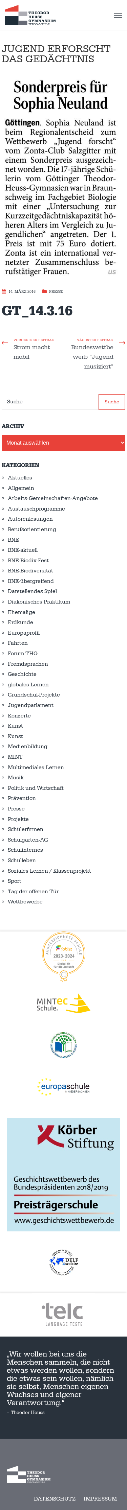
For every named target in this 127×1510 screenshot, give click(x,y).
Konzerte (19, 715)
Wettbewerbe (25, 901)
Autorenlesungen (30, 519)
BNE (13, 540)
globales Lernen (28, 684)
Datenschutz (55, 1498)
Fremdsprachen (28, 664)
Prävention (22, 798)
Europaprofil (24, 633)
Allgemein (21, 488)
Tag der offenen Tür (33, 891)
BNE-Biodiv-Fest (28, 560)
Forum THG (23, 653)
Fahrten (18, 643)
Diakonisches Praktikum (39, 601)
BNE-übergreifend (31, 581)
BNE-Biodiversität (30, 570)
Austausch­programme (36, 508)
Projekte (18, 819)
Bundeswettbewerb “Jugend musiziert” (92, 357)
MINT (15, 757)
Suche (112, 402)
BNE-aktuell (23, 550)
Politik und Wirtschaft (36, 788)
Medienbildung (27, 746)
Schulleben (22, 860)
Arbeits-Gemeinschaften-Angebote (53, 498)
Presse (56, 291)
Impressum (100, 1498)
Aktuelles (20, 477)
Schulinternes (25, 850)
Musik (16, 777)
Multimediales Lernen (36, 767)
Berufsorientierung (32, 529)
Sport (14, 881)
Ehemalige (21, 612)
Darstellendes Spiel (32, 591)
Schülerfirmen (25, 829)
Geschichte (22, 674)
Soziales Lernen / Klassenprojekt (49, 871)
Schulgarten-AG (28, 839)
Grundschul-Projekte (34, 694)
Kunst (15, 726)
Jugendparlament (31, 705)
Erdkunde (20, 622)
